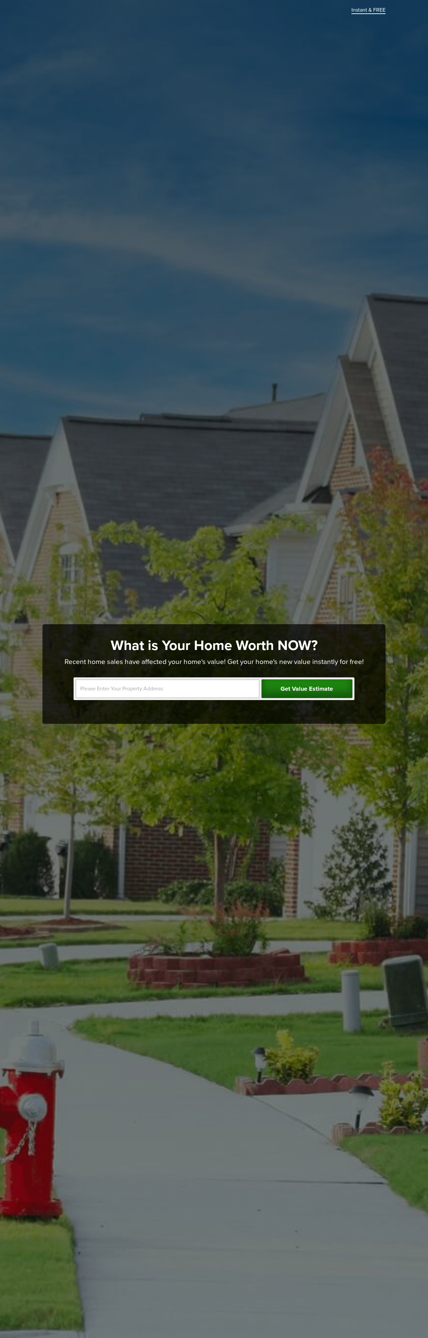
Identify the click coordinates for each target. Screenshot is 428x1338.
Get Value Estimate (307, 688)
